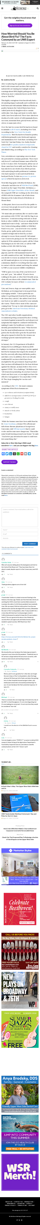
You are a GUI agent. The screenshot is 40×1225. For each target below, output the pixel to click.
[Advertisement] (20, 1061)
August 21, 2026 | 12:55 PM (10, 818)
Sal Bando (14, 671)
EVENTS (29, 1203)
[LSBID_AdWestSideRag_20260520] (20, 1029)
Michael (14, 723)
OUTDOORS (10, 46)
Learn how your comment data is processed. (17, 548)
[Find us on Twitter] (19, 1220)
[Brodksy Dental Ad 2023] (20, 1094)
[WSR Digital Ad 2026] (20, 951)
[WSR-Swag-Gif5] (20, 1172)
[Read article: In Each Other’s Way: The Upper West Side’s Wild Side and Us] (20, 775)
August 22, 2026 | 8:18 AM (10, 790)
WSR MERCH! (11, 1203)
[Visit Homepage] (20, 8)
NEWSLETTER (28, 1202)
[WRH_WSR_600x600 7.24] (20, 866)
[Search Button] (38, 8)
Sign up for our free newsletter (20, 25)
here (11, 446)
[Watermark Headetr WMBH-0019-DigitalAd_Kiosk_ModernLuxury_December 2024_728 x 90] (20, 2)
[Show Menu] (2, 8)
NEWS (4, 46)
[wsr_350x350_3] (20, 909)
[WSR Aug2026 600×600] (20, 1133)
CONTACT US (18, 1202)
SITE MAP (32, 1205)
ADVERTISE (21, 1203)
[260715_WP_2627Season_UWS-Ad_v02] (20, 990)
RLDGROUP (24, 1210)
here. (36, 446)
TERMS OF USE (22, 1205)
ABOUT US (8, 1202)
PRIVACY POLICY (10, 1205)
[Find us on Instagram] (21, 1220)
